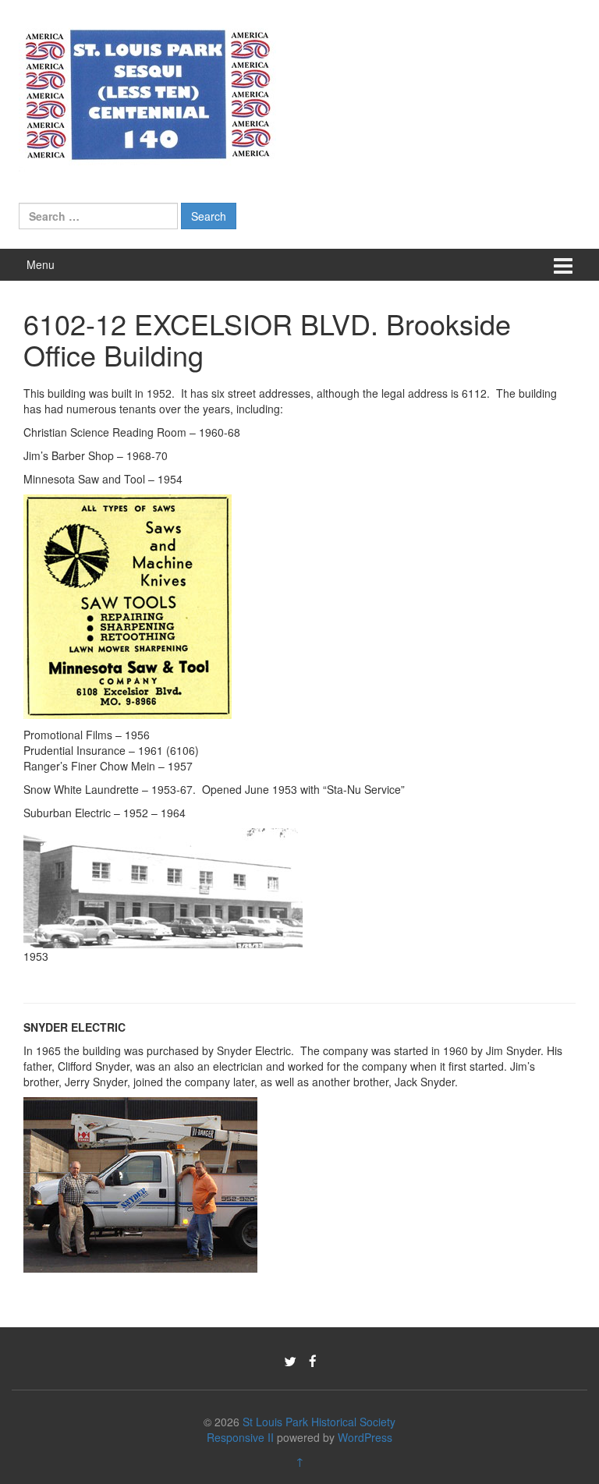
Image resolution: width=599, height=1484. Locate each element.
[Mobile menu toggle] (563, 265)
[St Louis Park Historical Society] (147, 92)
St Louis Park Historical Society (319, 1421)
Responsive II (240, 1437)
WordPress (365, 1437)
